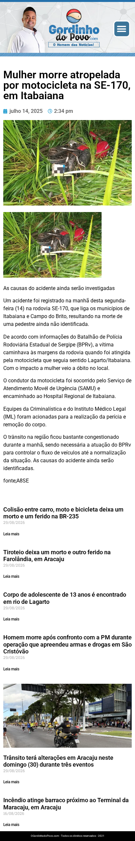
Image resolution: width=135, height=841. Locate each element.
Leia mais (11, 534)
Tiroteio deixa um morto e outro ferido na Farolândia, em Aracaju (57, 556)
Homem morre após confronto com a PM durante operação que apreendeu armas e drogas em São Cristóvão (67, 644)
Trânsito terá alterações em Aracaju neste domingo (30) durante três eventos (58, 761)
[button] (121, 29)
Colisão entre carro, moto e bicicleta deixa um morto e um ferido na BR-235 (63, 513)
